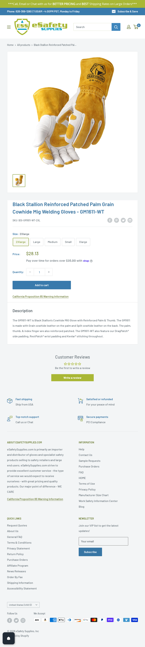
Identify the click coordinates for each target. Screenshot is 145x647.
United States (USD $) (20, 604)
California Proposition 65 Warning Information (41, 296)
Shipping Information (20, 582)
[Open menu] (9, 27)
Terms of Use (87, 483)
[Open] (9, 638)
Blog (81, 506)
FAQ (81, 472)
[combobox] (92, 27)
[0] (136, 27)
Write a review (72, 377)
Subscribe (90, 552)
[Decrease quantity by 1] (30, 272)
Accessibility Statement (22, 588)
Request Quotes (17, 525)
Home (10, 44)
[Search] (116, 27)
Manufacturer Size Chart (94, 495)
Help (81, 449)
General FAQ (14, 536)
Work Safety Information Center (98, 501)
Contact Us (85, 454)
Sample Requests (89, 460)
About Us (12, 531)
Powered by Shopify (18, 635)
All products (23, 44)
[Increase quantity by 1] (49, 272)
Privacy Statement (18, 548)
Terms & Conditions (19, 542)
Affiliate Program (17, 565)
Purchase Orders (89, 466)
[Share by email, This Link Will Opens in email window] (129, 220)
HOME (82, 477)
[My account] (128, 27)
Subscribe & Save (128, 11)
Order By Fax (15, 577)
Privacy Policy (87, 489)
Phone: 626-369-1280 (19, 11)
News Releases (16, 571)
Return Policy (15, 554)
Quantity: (18, 272)
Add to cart (42, 285)
